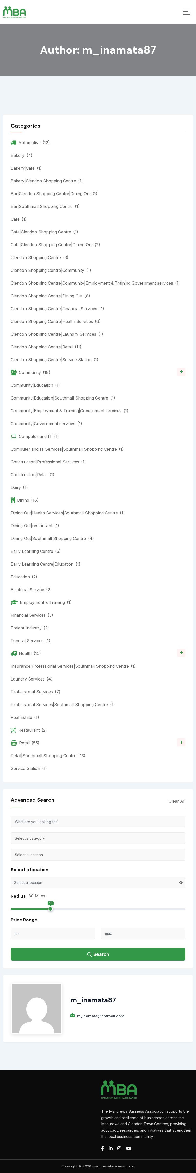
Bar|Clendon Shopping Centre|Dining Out (54, 193)
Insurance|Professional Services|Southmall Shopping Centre (73, 666)
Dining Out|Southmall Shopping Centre (52, 538)
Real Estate (25, 717)
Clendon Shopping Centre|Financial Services (57, 308)
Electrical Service (31, 589)
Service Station (29, 768)
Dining (28, 500)
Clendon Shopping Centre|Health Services (56, 321)
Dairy (19, 487)
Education (24, 576)
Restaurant (32, 730)
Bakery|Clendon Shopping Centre (47, 180)
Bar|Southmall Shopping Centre (45, 206)
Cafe (19, 219)
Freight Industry (30, 627)
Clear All (177, 801)
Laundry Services (32, 679)
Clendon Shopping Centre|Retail (46, 346)
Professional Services (35, 691)
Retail (29, 742)
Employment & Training (46, 602)
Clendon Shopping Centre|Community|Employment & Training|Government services (95, 283)
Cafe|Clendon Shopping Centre (44, 231)
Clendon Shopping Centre (39, 257)
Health (30, 653)
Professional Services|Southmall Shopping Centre (63, 704)
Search (101, 954)
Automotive (34, 142)
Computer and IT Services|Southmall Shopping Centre (67, 449)
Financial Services (32, 615)
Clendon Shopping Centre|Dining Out (50, 295)
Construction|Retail (32, 474)
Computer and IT (39, 436)
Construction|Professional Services (48, 461)
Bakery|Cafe (26, 168)
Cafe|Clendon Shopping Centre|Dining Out (55, 244)
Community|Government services (46, 423)
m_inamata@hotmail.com (100, 1016)
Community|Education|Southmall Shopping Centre (63, 398)
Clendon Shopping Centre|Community (51, 270)
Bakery (21, 155)
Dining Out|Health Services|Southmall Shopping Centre (68, 512)
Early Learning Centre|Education (45, 564)
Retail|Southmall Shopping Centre (48, 755)
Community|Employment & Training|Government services (69, 410)
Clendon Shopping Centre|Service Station (55, 359)
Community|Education (35, 385)
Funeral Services (30, 640)
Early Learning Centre (36, 551)
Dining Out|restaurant (35, 525)
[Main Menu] (186, 11)
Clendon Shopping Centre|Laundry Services (57, 334)
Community (34, 372)
